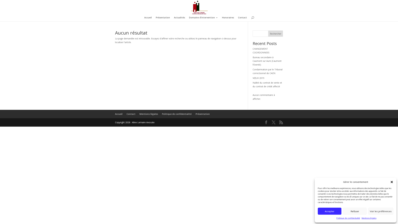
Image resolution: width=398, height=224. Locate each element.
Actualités (179, 17)
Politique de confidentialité (348, 218)
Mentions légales (369, 218)
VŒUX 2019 (258, 78)
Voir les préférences (381, 211)
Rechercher (275, 33)
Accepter (329, 211)
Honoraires (228, 17)
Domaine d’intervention (202, 17)
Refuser (355, 211)
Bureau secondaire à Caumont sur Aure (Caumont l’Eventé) (267, 61)
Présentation (163, 17)
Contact (242, 17)
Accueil (148, 17)
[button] (391, 182)
